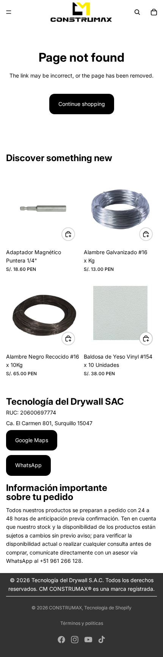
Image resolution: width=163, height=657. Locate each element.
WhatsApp (28, 465)
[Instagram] (74, 639)
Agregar (74, 233)
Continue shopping (81, 104)
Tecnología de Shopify (108, 607)
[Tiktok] (101, 639)
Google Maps (31, 440)
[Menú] (8, 12)
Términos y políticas (81, 623)
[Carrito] (154, 12)
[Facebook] (61, 639)
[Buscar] (137, 12)
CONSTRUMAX (65, 607)
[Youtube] (88, 639)
